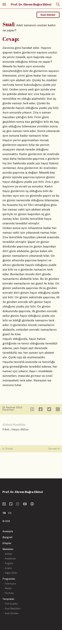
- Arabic (7, 568)
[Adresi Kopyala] (32, 409)
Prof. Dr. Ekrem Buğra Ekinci (31, 4)
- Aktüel (7, 553)
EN (9, 513)
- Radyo (7, 588)
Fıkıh (5, 429)
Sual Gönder (48, 14)
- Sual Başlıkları (12, 608)
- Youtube (8, 593)
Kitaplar (6, 543)
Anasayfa (7, 531)
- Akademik (9, 558)
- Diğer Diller (10, 572)
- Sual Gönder (11, 613)
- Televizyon (9, 583)
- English (8, 563)
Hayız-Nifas (20, 429)
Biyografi (7, 537)
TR (4, 513)
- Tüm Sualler (10, 603)
